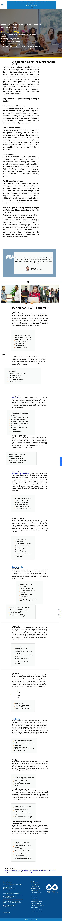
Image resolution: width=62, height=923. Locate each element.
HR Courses (33, 894)
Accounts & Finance (35, 884)
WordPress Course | (20, 870)
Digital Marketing (34, 890)
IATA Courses (34, 896)
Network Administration (36, 903)
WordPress (43, 314)
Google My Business (20, 474)
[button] (32, 8)
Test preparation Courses (36, 911)
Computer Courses (35, 886)
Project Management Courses (37, 905)
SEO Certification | (10, 870)
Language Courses (35, 899)
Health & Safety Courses (36, 892)
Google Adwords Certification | (13, 872)
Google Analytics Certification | (47, 870)
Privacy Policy (6, 912)
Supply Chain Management (37, 909)
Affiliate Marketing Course (29, 872)
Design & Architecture (35, 888)
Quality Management (35, 907)
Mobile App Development (36, 901)
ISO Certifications (34, 897)
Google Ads (15, 397)
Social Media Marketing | (32, 870)
